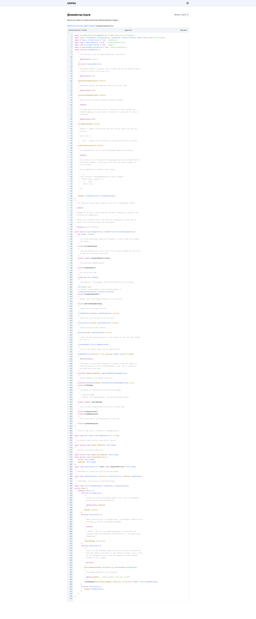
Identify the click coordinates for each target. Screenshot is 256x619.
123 (71, 327)
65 (71, 188)
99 (71, 270)
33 (71, 112)
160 (71, 416)
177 (71, 457)
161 (71, 419)
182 (71, 469)
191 (71, 490)
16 (71, 71)
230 (71, 584)
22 (71, 85)
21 (71, 83)
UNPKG (71, 3)
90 (71, 248)
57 (71, 169)
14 (71, 66)
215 (71, 548)
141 (71, 371)
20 (71, 81)
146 (71, 383)
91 (71, 251)
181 (71, 466)
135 (71, 356)
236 (71, 598)
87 (71, 241)
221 (71, 562)
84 (71, 234)
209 (71, 534)
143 (71, 375)
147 (71, 385)
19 (71, 78)
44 (71, 138)
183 (71, 471)
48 (71, 148)
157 (71, 409)
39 (71, 126)
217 (71, 553)
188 (71, 483)
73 (71, 208)
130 (71, 344)
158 (71, 411)
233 (71, 591)
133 (71, 351)
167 (71, 433)
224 (71, 570)
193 (71, 495)
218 (71, 555)
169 (71, 438)
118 (71, 315)
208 (71, 531)
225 (71, 572)
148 (71, 387)
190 (71, 488)
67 (71, 193)
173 (71, 447)
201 (71, 514)
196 (71, 502)
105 (71, 284)
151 (71, 395)
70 (71, 200)
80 (71, 224)
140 (71, 368)
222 (71, 565)
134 (71, 354)
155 (71, 404)
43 (71, 136)
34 (71, 114)
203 (71, 519)
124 (71, 330)
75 (71, 212)
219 (71, 558)
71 (71, 203)
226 (71, 574)
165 (71, 428)
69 (71, 198)
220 (71, 560)
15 (71, 69)
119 (71, 318)
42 (71, 133)
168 (71, 435)
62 (71, 181)
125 (71, 332)
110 (71, 296)
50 (71, 153)
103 (71, 280)
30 (71, 105)
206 (71, 526)
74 (71, 210)
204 (71, 522)
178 (71, 459)
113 (71, 304)
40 (71, 129)
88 (71, 244)
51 (71, 155)
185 (71, 476)
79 (71, 222)
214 (71, 546)
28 (71, 100)
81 (71, 227)
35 (71, 117)
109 (71, 294)
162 (71, 421)
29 (71, 102)
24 (71, 90)
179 (71, 462)
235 (71, 596)
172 (71, 445)
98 (71, 268)
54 (71, 162)
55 (71, 164)
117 (71, 313)
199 (71, 510)
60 (71, 176)
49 (71, 150)
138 (71, 363)
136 (71, 359)
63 (71, 184)
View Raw (183, 30)
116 (71, 311)
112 (71, 301)
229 (71, 582)
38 (71, 124)
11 (71, 59)
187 (71, 481)
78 (71, 220)
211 (71, 538)
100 (71, 272)
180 (71, 464)
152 (71, 397)
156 (71, 407)
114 (71, 306)
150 (71, 392)
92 (71, 253)
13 (71, 64)
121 (71, 323)
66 (71, 191)
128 (71, 339)
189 (71, 486)
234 (71, 594)
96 (71, 263)
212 (71, 541)
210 (71, 536)
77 (71, 217)
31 (71, 107)
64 (71, 186)
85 (71, 236)
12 (71, 61)
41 (71, 131)
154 (71, 402)
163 (71, 423)
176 (71, 455)
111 (71, 299)
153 (71, 399)
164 (71, 426)
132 (71, 349)
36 (71, 119)
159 (71, 414)
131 (71, 347)
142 (71, 373)
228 (71, 579)
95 (71, 260)
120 (71, 320)
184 (71, 474)
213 (71, 543)
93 (71, 256)
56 (71, 167)
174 (71, 450)
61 (71, 179)
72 (71, 205)
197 (71, 505)
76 (71, 215)
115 (71, 308)
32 (71, 109)
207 (71, 529)
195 (71, 500)
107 (71, 289)
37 (71, 121)
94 (71, 258)
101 (71, 275)
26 (71, 95)
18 (71, 76)
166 (71, 431)
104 (71, 282)
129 (71, 342)
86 (71, 239)
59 (71, 174)
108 (71, 292)
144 (71, 378)
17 (71, 73)
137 (71, 361)
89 (71, 246)
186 (71, 478)
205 (71, 524)
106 (71, 287)
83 (71, 232)
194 (71, 498)
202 (71, 517)
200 (71, 512)
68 (71, 196)
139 (71, 366)
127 (71, 337)
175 (71, 452)
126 (71, 335)
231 (71, 586)
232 (71, 589)
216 (71, 550)
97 (71, 265)
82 (71, 229)
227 (71, 577)
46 (71, 143)
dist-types (84, 26)
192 (71, 493)
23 (71, 88)
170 (71, 440)
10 (71, 57)
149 (71, 390)
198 (71, 507)
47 (71, 145)
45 (71, 141)
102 (71, 277)
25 (71, 93)
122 (71, 325)
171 (71, 443)
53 (71, 160)
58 (71, 172)
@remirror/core (73, 26)
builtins (92, 26)
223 (71, 567)
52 (71, 157)
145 (71, 380)
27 (71, 97)
